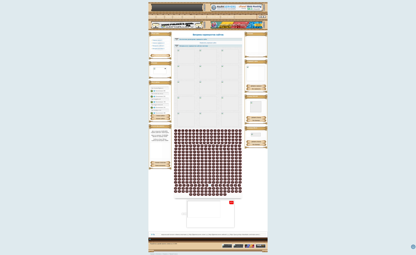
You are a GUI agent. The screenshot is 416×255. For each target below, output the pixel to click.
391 (217, 194)
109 (225, 145)
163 (225, 154)
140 (206, 151)
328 (236, 182)
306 (221, 179)
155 (195, 154)
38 (240, 133)
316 (191, 182)
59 (179, 139)
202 (236, 161)
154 (191, 154)
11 (211, 130)
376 (213, 191)
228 (198, 167)
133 (179, 151)
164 (229, 154)
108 (221, 145)
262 (191, 173)
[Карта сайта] (265, 17)
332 (184, 185)
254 (229, 170)
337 (203, 185)
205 (179, 164)
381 (232, 191)
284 (206, 176)
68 (211, 139)
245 (195, 170)
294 (176, 179)
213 (210, 164)
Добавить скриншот (256, 86)
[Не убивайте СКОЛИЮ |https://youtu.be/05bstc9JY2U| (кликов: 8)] (208, 56)
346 (235, 185)
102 (198, 145)
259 (179, 173)
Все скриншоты (256, 89)
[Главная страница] (260, 17)
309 (233, 179)
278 (183, 176)
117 (187, 148)
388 (206, 194)
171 (187, 158)
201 (232, 161)
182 (229, 158)
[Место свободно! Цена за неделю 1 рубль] (236, 27)
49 (211, 136)
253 (225, 170)
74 (233, 139)
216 (221, 164)
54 (229, 136)
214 (213, 164)
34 (225, 133)
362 (229, 188)
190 (191, 161)
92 (229, 142)
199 (225, 161)
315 (187, 182)
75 (236, 139)
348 (176, 188)
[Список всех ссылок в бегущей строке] (154, 235)
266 (206, 173)
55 (233, 136)
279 (187, 176)
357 (210, 188)
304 (214, 179)
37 (236, 133)
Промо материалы (160, 165)
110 (228, 145)
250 (213, 170)
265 (202, 173)
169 (179, 158)
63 (193, 139)
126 (221, 148)
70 (218, 139)
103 (202, 145)
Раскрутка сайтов (213, 17)
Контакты (160, 17)
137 (195, 151)
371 (195, 191)
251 (217, 170)
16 (229, 130)
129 (232, 148)
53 (225, 136)
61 (186, 139)
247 (202, 170)
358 (213, 188)
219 (232, 164)
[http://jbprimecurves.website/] (256, 73)
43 (190, 136)
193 (202, 161)
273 (232, 173)
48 (208, 136)
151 (179, 154)
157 (202, 154)
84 (200, 142)
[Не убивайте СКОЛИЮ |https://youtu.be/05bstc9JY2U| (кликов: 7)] (208, 119)
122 (206, 148)
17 (233, 130)
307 (225, 179)
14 (222, 130)
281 (195, 176)
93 (233, 142)
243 (187, 170)
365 (240, 188)
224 (183, 167)
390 (213, 194)
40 (179, 136)
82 (193, 142)
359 (217, 188)
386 (198, 194)
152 (183, 154)
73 (229, 139)
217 (225, 164)
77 (175, 142)
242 (183, 170)
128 (228, 148)
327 (232, 182)
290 (229, 176)
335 (195, 185)
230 (206, 167)
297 (187, 179)
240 (176, 170)
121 (202, 148)
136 (191, 151)
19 (240, 130)
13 (218, 130)
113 (239, 145)
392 (221, 194)
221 (240, 164)
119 (194, 148)
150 (176, 154)
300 (198, 179)
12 (215, 130)
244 (191, 170)
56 (236, 136)
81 (190, 142)
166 (236, 154)
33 (222, 133)
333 (188, 185)
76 (240, 139)
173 (195, 158)
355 (202, 188)
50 (215, 136)
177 (210, 158)
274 (236, 173)
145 (225, 151)
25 (193, 133)
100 (191, 145)
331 (180, 185)
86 (208, 142)
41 (183, 136)
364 (236, 188)
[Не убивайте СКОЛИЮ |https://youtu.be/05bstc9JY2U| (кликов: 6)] (186, 72)
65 (200, 139)
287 (217, 176)
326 (229, 182)
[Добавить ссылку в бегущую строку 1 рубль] (150, 239)
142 (213, 151)
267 (210, 173)
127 (225, 148)
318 (198, 182)
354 (198, 188)
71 (222, 139)
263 (195, 173)
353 (195, 188)
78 (179, 142)
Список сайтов (160, 115)
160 (213, 154)
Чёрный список (173, 254)
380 (229, 191)
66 (204, 139)
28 (204, 133)
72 (225, 139)
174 (198, 158)
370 (191, 191)
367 (179, 191)
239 (240, 167)
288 (221, 176)
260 (183, 173)
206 (183, 164)
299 (195, 179)
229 (202, 167)
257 (240, 170)
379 (225, 191)
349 (179, 188)
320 (206, 182)
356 (206, 188)
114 (176, 148)
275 (240, 173)
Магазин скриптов (227, 17)
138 (198, 151)
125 (217, 148)
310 (236, 179)
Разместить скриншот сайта (208, 42)
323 (217, 182)
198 (221, 161)
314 (183, 182)
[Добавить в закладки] (262, 17)
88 (215, 142)
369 (187, 191)
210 (198, 164)
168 (176, 158)
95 (240, 142)
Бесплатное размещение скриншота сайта (193, 39)
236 (229, 167)
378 (221, 191)
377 (217, 191)
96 (176, 145)
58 (175, 139)
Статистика (177, 17)
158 (206, 154)
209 (195, 164)
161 (217, 154)
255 (232, 170)
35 (229, 133)
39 (175, 136)
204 (176, 164)
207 (187, 164)
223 (179, 167)
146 (229, 151)
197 (217, 161)
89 (218, 142)
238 (236, 167)
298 (191, 179)
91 (225, 142)
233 (217, 167)
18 (236, 130)
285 (210, 176)
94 (236, 142)
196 (213, 161)
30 (211, 133)
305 (217, 179)
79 (183, 142)
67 (208, 139)
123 (209, 148)
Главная (152, 17)
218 (229, 164)
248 (206, 170)
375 (210, 191)
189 (187, 161)
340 (213, 185)
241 (179, 170)
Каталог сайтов (188, 17)
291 (232, 176)
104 (206, 145)
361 (225, 188)
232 (213, 167)
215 (217, 164)
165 (232, 154)
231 (210, 167)
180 (221, 158)
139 (202, 151)
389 (210, 194)
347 (239, 185)
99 (187, 145)
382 (236, 191)
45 (197, 136)
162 (221, 154)
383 (240, 191)
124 (213, 148)
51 (218, 136)
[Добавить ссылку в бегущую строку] (152, 235)
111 (232, 145)
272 (229, 173)
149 (240, 151)
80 (186, 142)
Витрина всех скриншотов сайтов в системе (194, 46)
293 (240, 176)
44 (193, 136)
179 (217, 158)
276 (176, 176)
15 (225, 130)
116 (183, 148)
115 (179, 148)
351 (187, 188)
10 (208, 130)
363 (232, 188)
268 (213, 173)
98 (183, 145)
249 (210, 170)
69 (215, 139)
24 (190, 133)
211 (202, 164)
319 (202, 182)
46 (200, 136)
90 (222, 142)
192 (198, 161)
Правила (168, 17)
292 (236, 176)
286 (213, 176)
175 (202, 158)
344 (228, 185)
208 (191, 164)
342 (220, 185)
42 (186, 136)
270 (221, 173)
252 (221, 170)
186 (176, 161)
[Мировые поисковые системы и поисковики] (249, 247)
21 (179, 133)
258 (176, 173)
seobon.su (169, 243)
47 (204, 136)
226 (191, 167)
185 (240, 158)
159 (210, 154)
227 (195, 167)
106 (213, 145)
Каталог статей (201, 17)
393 (225, 194)
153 (187, 154)
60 (183, 139)
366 (176, 191)
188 (183, 161)
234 (221, 167)
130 (236, 148)
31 (215, 133)
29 (208, 133)
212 (206, 164)
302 (206, 179)
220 (236, 164)
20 (175, 133)
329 (240, 182)
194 (206, 161)
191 (195, 161)
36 (233, 133)
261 (187, 173)
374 (206, 191)
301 (202, 179)
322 (213, 182)
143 (217, 151)
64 (197, 139)
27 (200, 133)
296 (183, 179)
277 (179, 176)
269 (217, 173)
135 (187, 151)
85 (204, 142)
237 (232, 167)
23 (186, 133)
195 (210, 161)
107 (217, 145)
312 (176, 182)
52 (222, 136)
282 (198, 176)
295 (179, 179)
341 (217, 185)
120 (198, 148)
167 (240, 154)
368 (183, 191)
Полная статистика (160, 162)
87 (211, 142)
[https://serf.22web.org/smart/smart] (255, 106)
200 (229, 161)
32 (218, 133)
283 (202, 176)
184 (236, 158)
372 (198, 191)
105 (210, 145)
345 (232, 185)
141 (210, 151)
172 (191, 158)
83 (197, 142)
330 (176, 185)
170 (183, 158)
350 (183, 188)
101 (194, 145)
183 (232, 158)
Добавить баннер (256, 117)
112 (236, 145)
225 (187, 167)
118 (191, 148)
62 (190, 139)
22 (183, 133)
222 (176, 167)
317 (195, 182)
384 (191, 194)
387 (202, 194)
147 (232, 151)
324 (221, 182)
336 (199, 185)
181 (225, 158)
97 (179, 145)
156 (198, 154)
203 (240, 161)
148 (236, 151)
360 (221, 188)
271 (225, 173)
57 (240, 136)
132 (176, 151)
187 (179, 161)
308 (229, 179)
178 (213, 158)
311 (240, 179)
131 (240, 148)
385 (195, 194)
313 (179, 182)
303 (210, 179)
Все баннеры (256, 120)
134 (183, 151)
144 (221, 151)
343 (224, 185)
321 (210, 182)
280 (191, 176)
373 (202, 191)
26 (197, 133)
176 (206, 158)
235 (225, 167)
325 (225, 182)
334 (192, 185)
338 (207, 185)
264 (198, 173)
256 (236, 170)
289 (225, 176)
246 (198, 170)
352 (191, 188)
